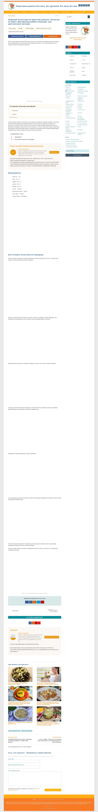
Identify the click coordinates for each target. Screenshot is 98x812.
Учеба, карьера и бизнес (70, 127)
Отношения (69, 106)
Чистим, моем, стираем (81, 133)
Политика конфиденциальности (49, 808)
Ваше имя (11, 759)
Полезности (81, 109)
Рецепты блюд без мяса (14, 730)
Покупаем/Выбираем (69, 110)
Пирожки (68, 108)
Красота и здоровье (80, 98)
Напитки (80, 104)
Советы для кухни (71, 118)
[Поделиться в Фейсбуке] (27, 602)
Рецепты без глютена (71, 147)
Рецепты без (15, 12)
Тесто (68, 123)
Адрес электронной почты (16, 765)
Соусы (68, 121)
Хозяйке (80, 129)
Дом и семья (65, 12)
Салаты (44, 12)
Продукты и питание (69, 113)
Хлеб (79, 126)
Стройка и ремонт (82, 121)
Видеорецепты (82, 87)
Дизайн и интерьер (83, 91)
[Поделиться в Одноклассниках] (34, 602)
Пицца (80, 108)
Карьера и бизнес (82, 96)
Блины (68, 87)
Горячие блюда (34, 12)
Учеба (68, 124)
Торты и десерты (82, 123)
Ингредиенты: (18, 137)
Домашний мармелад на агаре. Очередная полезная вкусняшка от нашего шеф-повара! (20, 740)
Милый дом (81, 101)
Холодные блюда (70, 133)
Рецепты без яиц (70, 143)
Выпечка (24, 12)
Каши (67, 98)
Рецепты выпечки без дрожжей (74, 141)
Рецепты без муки (71, 145)
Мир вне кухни (70, 104)
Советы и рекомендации (79, 12)
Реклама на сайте (49, 806)
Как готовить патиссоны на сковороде (24, 139)
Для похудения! (54, 12)
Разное (80, 113)
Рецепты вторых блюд (26, 730)
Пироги (80, 106)
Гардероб (80, 89)
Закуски (68, 96)
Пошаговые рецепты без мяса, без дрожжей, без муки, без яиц (50, 799)
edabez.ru (89, 803)
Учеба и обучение (82, 124)
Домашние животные (69, 93)
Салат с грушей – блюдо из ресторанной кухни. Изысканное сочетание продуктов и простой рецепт (49, 740)
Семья (80, 116)
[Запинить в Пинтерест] (42, 602)
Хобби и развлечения (69, 130)
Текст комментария (14, 770)
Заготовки (81, 92)
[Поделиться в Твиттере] (38, 602)
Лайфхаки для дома (70, 101)
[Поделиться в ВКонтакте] (31, 602)
